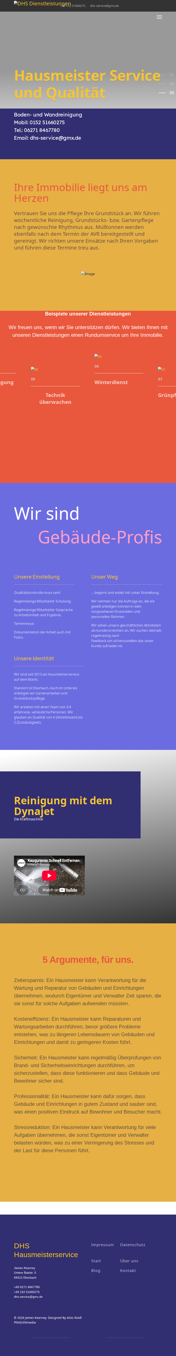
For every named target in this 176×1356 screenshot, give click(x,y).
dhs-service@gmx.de (104, 6)
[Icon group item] (78, 1337)
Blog (95, 1270)
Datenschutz (132, 1244)
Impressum (102, 1244)
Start (96, 1260)
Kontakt (128, 1270)
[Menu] (159, 17)
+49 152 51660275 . (73, 6)
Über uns (129, 1260)
